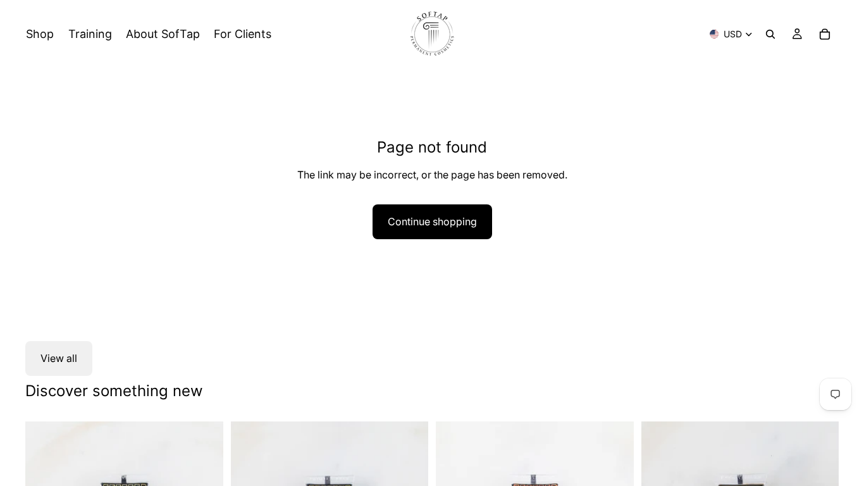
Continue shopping (432, 221)
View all (58, 358)
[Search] (770, 34)
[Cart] (825, 34)
